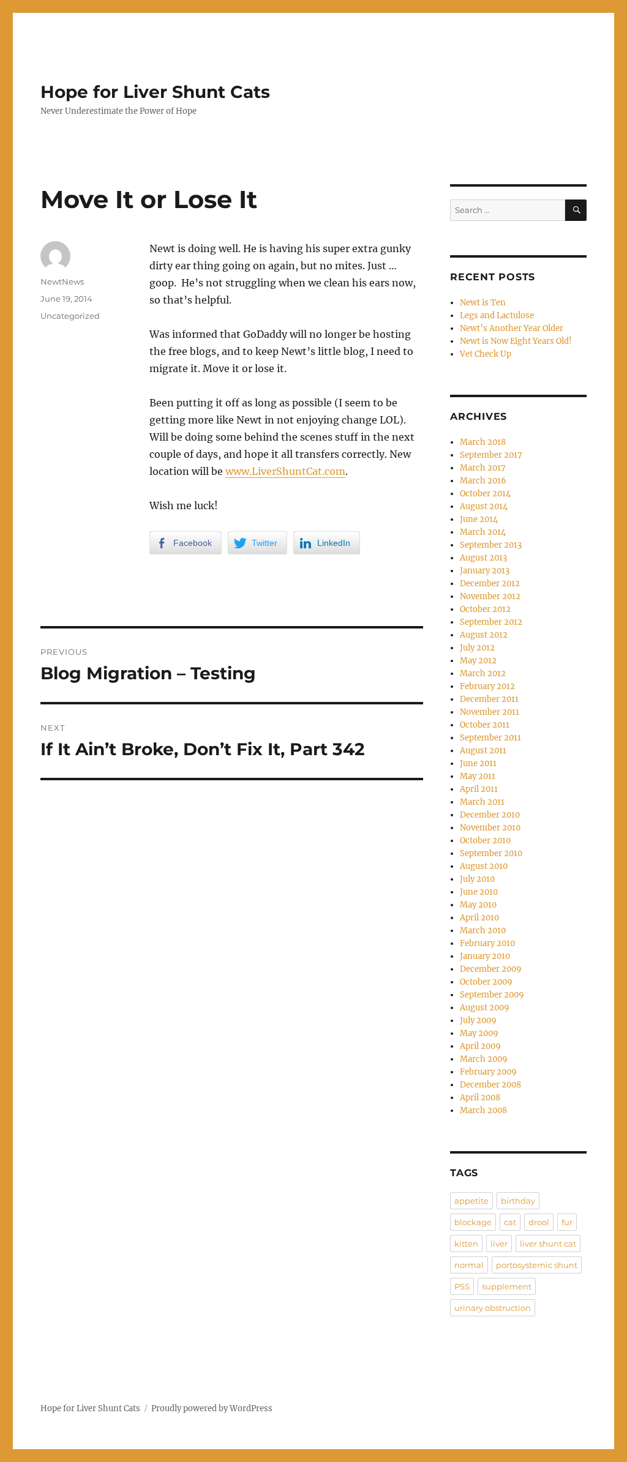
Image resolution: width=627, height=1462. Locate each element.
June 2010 (479, 892)
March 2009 (484, 1059)
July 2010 (477, 879)
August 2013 (483, 558)
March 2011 (482, 802)
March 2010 (483, 930)
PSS (462, 1286)
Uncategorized (70, 316)
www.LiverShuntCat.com (285, 471)
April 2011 (479, 789)
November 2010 (490, 827)
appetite (471, 1201)
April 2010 (479, 917)
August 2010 (484, 866)
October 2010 (485, 840)
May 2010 (478, 905)
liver (499, 1243)
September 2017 (491, 455)
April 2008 (480, 1097)
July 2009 (478, 1020)
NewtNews (62, 281)
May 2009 (479, 1033)
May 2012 (478, 660)
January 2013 (484, 570)
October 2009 (486, 982)
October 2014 (485, 493)
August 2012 (484, 635)
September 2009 (492, 995)
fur (567, 1222)
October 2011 (484, 725)
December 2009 (491, 969)
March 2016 (483, 481)
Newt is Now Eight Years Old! (516, 341)
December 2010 (490, 815)
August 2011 (483, 750)
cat (510, 1222)
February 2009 (488, 1072)
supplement (506, 1286)
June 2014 (479, 519)
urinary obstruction (492, 1308)
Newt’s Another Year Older (511, 328)
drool (538, 1222)
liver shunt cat (548, 1243)
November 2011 (489, 712)
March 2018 (483, 442)
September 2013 (491, 545)
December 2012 (490, 583)
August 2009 (484, 1007)
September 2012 (491, 622)
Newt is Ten (483, 302)
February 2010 (487, 943)
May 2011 (477, 776)
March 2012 (483, 673)
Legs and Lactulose (497, 315)
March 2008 (483, 1110)
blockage (473, 1222)
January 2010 (485, 956)
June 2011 (478, 763)
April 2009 (480, 1046)
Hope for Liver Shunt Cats (155, 91)
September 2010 (491, 853)
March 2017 (483, 468)
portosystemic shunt (536, 1265)
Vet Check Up (485, 354)
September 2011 (490, 738)
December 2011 (489, 699)
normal (469, 1265)
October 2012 (485, 609)
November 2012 (490, 596)
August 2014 (484, 506)
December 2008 (490, 1085)
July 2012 (477, 648)
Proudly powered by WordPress (211, 1408)
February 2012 (487, 686)
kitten (466, 1243)
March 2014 (483, 532)
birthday (518, 1201)
